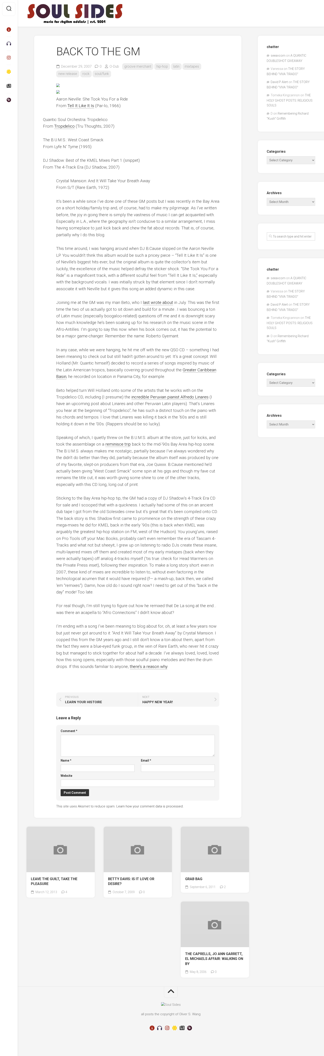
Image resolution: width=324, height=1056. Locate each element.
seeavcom (278, 55)
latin (176, 66)
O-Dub (114, 66)
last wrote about (158, 302)
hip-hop (162, 66)
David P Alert (279, 82)
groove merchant (137, 66)
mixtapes (192, 66)
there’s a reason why (148, 666)
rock (85, 74)
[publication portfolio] (8, 86)
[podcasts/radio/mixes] (8, 43)
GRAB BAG (193, 879)
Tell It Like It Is (80, 105)
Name (66, 760)
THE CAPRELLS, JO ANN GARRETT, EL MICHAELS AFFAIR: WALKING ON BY (214, 959)
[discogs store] (8, 100)
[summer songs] (8, 72)
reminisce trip (118, 444)
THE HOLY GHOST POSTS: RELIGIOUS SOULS (290, 100)
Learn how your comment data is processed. (150, 806)
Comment (69, 731)
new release (67, 74)
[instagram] (8, 58)
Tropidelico (64, 126)
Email (146, 760)
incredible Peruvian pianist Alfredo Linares (170, 397)
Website (66, 775)
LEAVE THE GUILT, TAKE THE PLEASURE (54, 881)
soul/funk (102, 74)
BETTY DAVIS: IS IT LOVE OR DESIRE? (131, 881)
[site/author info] (8, 29)
